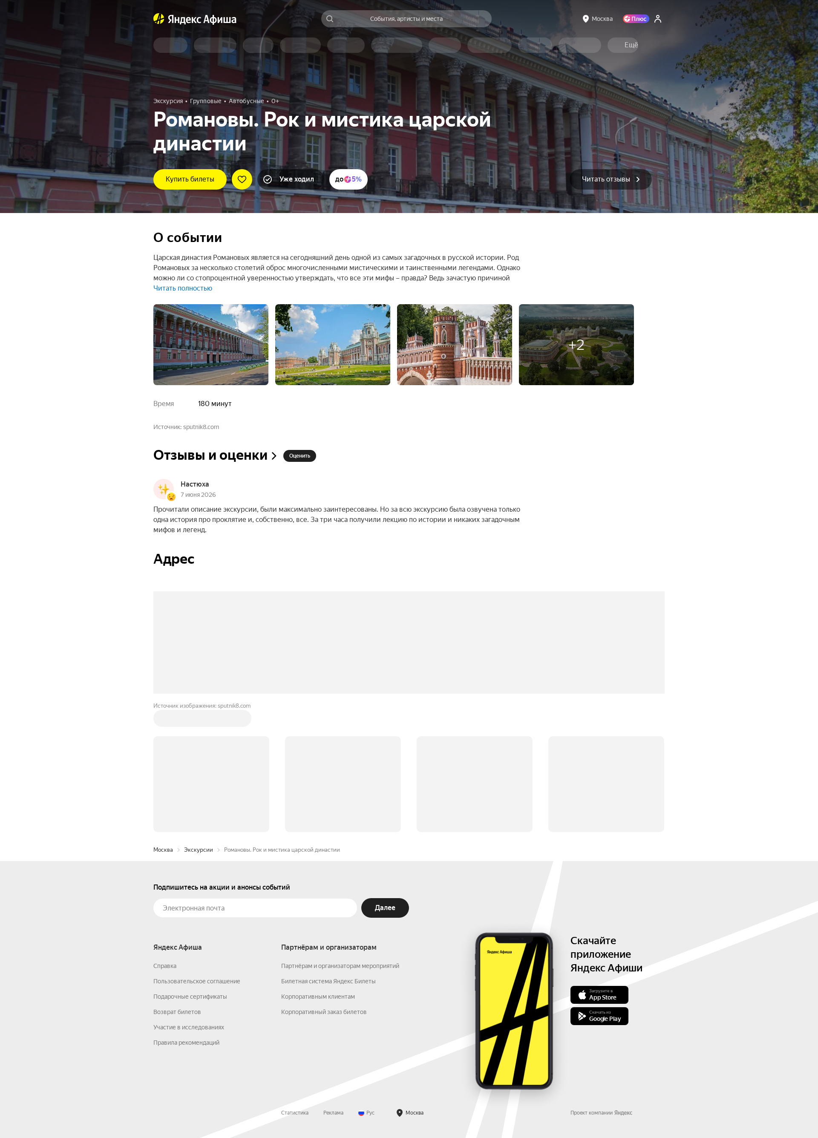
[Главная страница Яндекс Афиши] (158, 18)
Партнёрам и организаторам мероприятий (340, 836)
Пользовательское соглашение (196, 852)
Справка (164, 836)
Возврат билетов (177, 882)
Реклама (333, 984)
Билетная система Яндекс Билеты (328, 852)
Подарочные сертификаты (190, 867)
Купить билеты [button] (190, 179)
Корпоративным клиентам (318, 867)
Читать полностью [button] (182, 288)
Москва (163, 720)
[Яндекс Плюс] (636, 18)
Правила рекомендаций (186, 913)
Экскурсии (198, 720)
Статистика (294, 984)
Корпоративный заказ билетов (324, 882)
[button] (631, 45)
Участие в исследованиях (188, 898)
